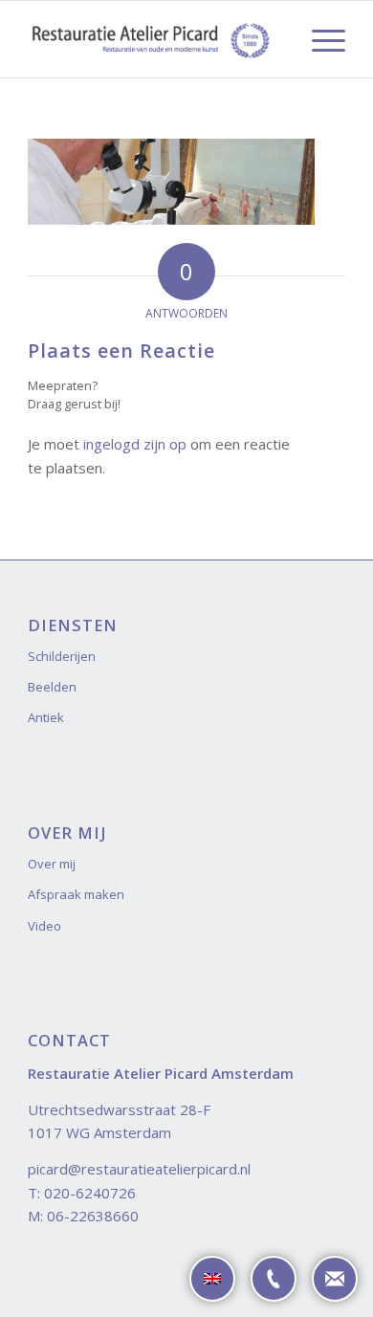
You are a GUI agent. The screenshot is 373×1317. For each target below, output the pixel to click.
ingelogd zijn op (134, 443)
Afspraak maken (76, 894)
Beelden (52, 686)
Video (44, 925)
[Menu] (319, 39)
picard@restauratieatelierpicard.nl (139, 1168)
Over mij (52, 863)
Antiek (46, 717)
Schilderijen (62, 656)
